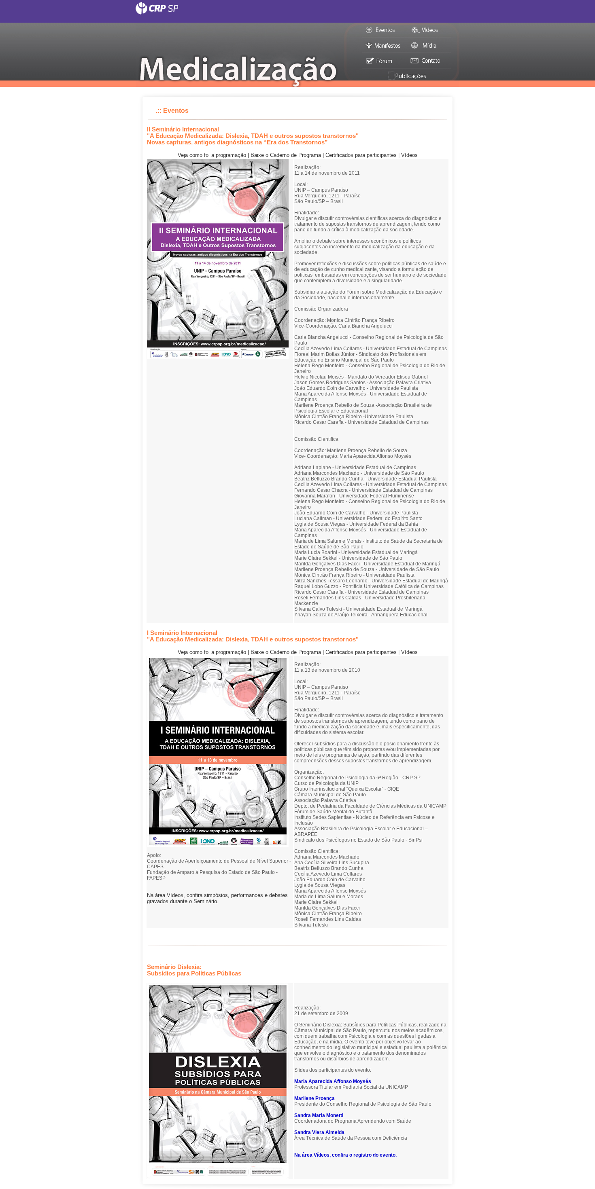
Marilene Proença (314, 1098)
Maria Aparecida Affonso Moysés (332, 1081)
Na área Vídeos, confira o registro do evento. (345, 1155)
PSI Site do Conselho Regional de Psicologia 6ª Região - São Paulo (297, 12)
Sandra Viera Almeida (319, 1132)
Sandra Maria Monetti (318, 1115)
